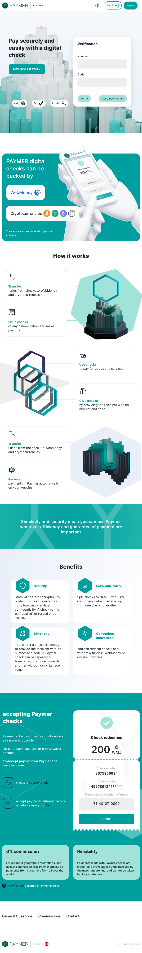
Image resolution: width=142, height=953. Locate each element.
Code (81, 74)
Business (38, 5)
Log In (111, 5)
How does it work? (26, 69)
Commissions (49, 916)
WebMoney (21, 192)
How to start (16, 885)
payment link (38, 782)
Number (82, 56)
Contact (72, 916)
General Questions (17, 916)
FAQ (97, 5)
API (47, 805)
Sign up (130, 5)
